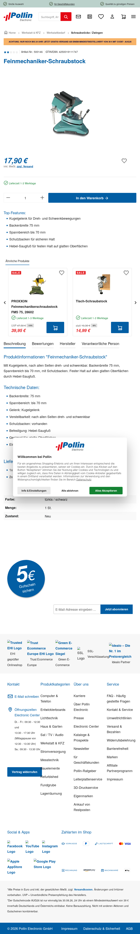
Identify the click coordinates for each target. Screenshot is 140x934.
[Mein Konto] (112, 16)
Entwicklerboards (52, 709)
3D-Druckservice (86, 787)
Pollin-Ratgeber (85, 770)
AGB (129, 928)
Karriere (79, 695)
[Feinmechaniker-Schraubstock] (70, 114)
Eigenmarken (83, 795)
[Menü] (134, 16)
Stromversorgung (53, 751)
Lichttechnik (49, 717)
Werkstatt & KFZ (52, 743)
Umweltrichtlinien (119, 717)
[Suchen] (66, 16)
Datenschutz (77, 617)
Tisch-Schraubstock (91, 301)
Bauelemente (50, 768)
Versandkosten (83, 889)
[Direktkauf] (89, 16)
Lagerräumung (51, 793)
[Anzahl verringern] (8, 198)
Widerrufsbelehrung (121, 740)
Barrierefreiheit (117, 748)
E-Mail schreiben (27, 696)
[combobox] (50, 16)
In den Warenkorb (90, 198)
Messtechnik (49, 759)
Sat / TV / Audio (51, 734)
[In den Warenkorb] (55, 327)
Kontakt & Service (120, 709)
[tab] (15, 344)
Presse (79, 717)
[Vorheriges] (4, 302)
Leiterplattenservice (88, 779)
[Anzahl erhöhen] (42, 198)
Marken (112, 756)
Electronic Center (86, 726)
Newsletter (81, 748)
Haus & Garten (51, 726)
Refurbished (49, 776)
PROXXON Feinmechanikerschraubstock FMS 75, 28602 (34, 306)
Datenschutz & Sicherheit (101, 928)
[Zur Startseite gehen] (18, 16)
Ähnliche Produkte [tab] (17, 261)
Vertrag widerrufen (24, 772)
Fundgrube (48, 784)
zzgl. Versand (25, 166)
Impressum (115, 779)
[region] (70, 114)
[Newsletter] (78, 16)
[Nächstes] (135, 302)
